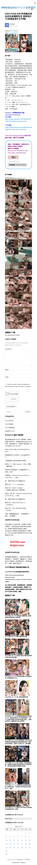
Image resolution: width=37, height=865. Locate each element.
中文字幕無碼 (9, 424)
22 (25, 844)
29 (25, 847)
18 (10, 844)
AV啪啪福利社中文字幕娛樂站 (23, 859)
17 (6, 844)
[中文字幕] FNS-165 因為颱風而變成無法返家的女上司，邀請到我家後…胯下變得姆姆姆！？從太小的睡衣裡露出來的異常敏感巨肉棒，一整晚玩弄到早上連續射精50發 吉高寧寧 (18, 718)
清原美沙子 (15, 33)
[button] (32, 9)
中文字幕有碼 (14, 31)
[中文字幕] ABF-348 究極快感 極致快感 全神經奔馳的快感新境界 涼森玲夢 (18, 616)
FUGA (9, 33)
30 (29, 847)
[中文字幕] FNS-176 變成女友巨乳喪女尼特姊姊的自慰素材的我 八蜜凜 (18, 808)
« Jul (6, 854)
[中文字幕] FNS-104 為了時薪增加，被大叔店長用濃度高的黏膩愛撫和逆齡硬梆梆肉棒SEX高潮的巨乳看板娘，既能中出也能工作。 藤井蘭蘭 (18, 741)
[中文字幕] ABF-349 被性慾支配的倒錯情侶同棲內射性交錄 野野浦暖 (18, 656)
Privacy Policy (15, 862)
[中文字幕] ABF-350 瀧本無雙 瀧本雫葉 (16, 636)
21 (22, 844)
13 (18, 840)
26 (14, 847)
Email (6, 377)
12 (14, 840)
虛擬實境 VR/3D (10, 431)
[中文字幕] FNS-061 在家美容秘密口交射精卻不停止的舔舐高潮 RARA (18, 677)
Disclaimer (23, 862)
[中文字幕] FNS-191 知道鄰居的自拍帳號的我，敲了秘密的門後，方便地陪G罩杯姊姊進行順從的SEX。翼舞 (18, 786)
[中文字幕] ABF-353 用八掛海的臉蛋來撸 (16, 697)
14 (22, 840)
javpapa (12, 24)
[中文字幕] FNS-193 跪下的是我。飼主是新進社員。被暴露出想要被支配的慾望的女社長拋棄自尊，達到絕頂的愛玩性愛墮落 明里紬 (18, 764)
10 (6, 840)
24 (6, 847)
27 (18, 847)
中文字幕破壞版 (9, 427)
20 (18, 844)
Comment (8, 349)
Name (7, 369)
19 (14, 844)
